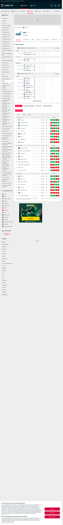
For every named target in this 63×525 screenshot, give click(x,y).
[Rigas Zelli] (19, 179)
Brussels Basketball (24, 164)
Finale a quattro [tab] (47, 105)
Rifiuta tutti (52, 512)
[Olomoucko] (19, 184)
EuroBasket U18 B (6, 39)
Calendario (46, 39)
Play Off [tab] (38, 105)
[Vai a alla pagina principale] (10, 5)
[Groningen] (19, 128)
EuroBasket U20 (5, 32)
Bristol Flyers (23, 133)
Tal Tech (22, 131)
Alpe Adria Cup (5, 67)
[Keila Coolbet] (19, 170)
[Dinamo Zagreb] (19, 148)
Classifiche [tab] (19, 110)
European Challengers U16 (7, 57)
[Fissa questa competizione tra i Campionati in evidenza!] (28, 32)
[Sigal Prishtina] (19, 159)
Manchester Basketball (25, 150)
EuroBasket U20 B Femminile (6, 104)
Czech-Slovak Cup (6, 79)
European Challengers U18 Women (7, 147)
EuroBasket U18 (5, 37)
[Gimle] (19, 167)
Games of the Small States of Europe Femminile (6, 158)
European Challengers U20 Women (7, 144)
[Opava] (19, 156)
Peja (21, 192)
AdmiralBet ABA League (7, 60)
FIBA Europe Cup (6, 27)
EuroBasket (4, 18)
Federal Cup (4, 83)
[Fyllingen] (19, 142)
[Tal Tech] (19, 131)
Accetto (52, 509)
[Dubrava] (19, 187)
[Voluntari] (19, 120)
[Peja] (19, 193)
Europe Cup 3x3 (5, 177)
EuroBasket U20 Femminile (5, 101)
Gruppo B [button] (20, 145)
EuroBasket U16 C (6, 48)
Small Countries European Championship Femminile (5, 168)
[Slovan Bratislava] (19, 162)
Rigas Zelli (22, 179)
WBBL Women (5, 141)
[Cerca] (51, 5)
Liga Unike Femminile (6, 135)
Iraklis (21, 176)
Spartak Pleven (23, 190)
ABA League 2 (5, 62)
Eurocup (4, 23)
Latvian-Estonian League (5, 86)
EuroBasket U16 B (6, 46)
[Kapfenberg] (19, 139)
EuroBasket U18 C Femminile (6, 114)
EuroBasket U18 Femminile (5, 107)
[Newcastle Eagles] (19, 195)
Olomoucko (23, 184)
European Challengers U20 (7, 51)
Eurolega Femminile (6, 93)
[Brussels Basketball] (19, 165)
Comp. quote (26, 39)
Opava (21, 156)
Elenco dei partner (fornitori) (7, 522)
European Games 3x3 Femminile (7, 175)
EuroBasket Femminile (7, 91)
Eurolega (4, 20)
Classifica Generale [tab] (29, 105)
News (33, 39)
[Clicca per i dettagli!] (37, 53)
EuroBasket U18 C (6, 41)
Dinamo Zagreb (23, 148)
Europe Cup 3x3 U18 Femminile (6, 186)
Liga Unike (4, 89)
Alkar (21, 136)
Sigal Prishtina (23, 159)
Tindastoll (22, 153)
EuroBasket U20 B (6, 34)
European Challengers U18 (7, 54)
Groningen (22, 128)
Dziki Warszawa (24, 181)
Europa (27, 27)
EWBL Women (5, 131)
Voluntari (22, 120)
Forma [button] (53, 117)
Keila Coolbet (23, 170)
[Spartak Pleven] (19, 190)
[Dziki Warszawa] (19, 182)
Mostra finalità (52, 516)
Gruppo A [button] (20, 117)
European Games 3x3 (7, 172)
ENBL (3, 81)
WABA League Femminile (5, 138)
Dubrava (22, 187)
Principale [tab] (18, 105)
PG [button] (33, 117)
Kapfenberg (23, 139)
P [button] (38, 117)
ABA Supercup (5, 65)
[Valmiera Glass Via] (19, 125)
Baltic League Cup (6, 72)
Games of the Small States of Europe (6, 153)
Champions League (6, 25)
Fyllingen (22, 142)
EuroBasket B (5, 30)
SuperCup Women (6, 98)
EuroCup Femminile (6, 96)
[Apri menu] (59, 5)
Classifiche (54, 39)
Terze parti (7, 514)
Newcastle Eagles (24, 195)
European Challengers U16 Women (7, 150)
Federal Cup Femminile (7, 133)
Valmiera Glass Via (24, 125)
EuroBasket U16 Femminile (5, 117)
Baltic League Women (7, 126)
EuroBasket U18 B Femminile (6, 110)
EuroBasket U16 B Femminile (6, 120)
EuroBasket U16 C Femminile (6, 123)
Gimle (21, 167)
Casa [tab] (24, 114)
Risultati (38, 39)
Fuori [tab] (28, 114)
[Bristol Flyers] (19, 134)
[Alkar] (19, 136)
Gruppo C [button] (20, 173)
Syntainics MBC (23, 122)
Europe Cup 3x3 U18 (6, 183)
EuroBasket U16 (5, 43)
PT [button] (42, 117)
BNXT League (5, 76)
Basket (19, 27)
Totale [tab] (18, 114)
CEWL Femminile (6, 128)
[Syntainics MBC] (19, 123)
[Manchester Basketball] (19, 151)
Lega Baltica (5, 69)
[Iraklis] (19, 176)
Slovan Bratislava (24, 162)
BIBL (3, 74)
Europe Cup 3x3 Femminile (5, 180)
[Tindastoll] (19, 153)
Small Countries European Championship (5, 162)
